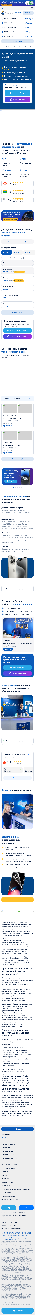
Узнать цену (28, 13)
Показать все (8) (17, 41)
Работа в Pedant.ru (8, 1196)
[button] (17, 258)
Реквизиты (5, 1175)
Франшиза (5, 1179)
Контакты (4, 1172)
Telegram (30, 19)
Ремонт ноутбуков (8, 1154)
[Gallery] (18, 712)
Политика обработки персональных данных (15, 1235)
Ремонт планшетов (8, 1151)
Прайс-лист (5, 1186)
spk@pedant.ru (22, 1212)
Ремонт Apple (18, 47)
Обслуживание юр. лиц (10, 1199)
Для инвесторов (7, 1193)
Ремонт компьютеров (9, 1158)
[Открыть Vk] (26, 1207)
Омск (5, 8)
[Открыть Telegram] (8, 1207)
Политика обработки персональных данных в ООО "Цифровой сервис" (16, 1238)
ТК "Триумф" (8, 23)
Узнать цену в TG (19, 667)
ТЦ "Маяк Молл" (9, 32)
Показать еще (17, 778)
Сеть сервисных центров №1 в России (15, 1189)
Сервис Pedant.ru (6, 47)
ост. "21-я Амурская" (10, 18)
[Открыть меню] (32, 8)
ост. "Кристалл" (8, 36)
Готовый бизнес (7, 1182)
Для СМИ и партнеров (9, 1168)
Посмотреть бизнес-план (6, 4)
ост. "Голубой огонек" (10, 27)
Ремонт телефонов (8, 1144)
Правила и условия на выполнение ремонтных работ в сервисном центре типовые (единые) (16, 1233)
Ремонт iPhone (29, 47)
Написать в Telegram (19, 93)
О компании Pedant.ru (9, 1165)
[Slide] (13, 487)
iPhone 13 (6, 252)
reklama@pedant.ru (19, 1216)
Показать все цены (17, 313)
